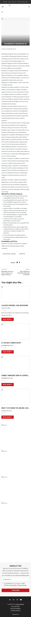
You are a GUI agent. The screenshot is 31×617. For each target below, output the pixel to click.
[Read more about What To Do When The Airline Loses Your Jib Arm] (15, 397)
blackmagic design (9, 254)
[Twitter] (17, 262)
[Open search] (29, 6)
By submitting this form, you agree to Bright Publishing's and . (15, 584)
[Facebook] (20, 262)
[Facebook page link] (17, 600)
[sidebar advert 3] (15, 488)
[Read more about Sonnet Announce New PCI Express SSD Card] (15, 364)
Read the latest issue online (15, 2)
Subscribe (15, 590)
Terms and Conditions (15, 608)
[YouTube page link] (21, 600)
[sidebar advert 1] (15, 436)
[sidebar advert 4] (15, 530)
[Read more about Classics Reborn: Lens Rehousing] (15, 294)
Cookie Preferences (15, 610)
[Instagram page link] (14, 600)
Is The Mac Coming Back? (11, 343)
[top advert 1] (15, 13)
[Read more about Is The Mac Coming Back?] (15, 332)
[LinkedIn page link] (10, 600)
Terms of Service (22, 585)
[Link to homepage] (15, 7)
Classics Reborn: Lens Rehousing (14, 305)
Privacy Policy (13, 585)
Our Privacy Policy (15, 606)
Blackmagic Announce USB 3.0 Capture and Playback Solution (7, 273)
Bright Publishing (20, 604)
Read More (7, 319)
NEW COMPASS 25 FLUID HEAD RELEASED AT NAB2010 (24, 273)
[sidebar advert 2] (15, 462)
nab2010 (22, 254)
